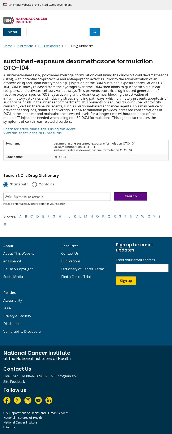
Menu (12, 32)
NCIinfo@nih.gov (64, 376)
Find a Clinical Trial (76, 276)
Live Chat (10, 376)
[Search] (95, 32)
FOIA (7, 308)
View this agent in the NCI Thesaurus (32, 133)
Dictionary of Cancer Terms (82, 269)
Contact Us (70, 253)
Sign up (126, 280)
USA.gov (9, 427)
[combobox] (58, 32)
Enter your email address (135, 260)
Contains (46, 184)
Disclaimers (12, 323)
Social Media (13, 276)
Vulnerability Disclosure (22, 331)
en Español (12, 261)
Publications (71, 261)
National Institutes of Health (22, 418)
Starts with (19, 184)
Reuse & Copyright (18, 269)
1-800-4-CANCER (34, 376)
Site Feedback (14, 381)
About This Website (18, 253)
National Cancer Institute (20, 422)
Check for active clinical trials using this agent (39, 129)
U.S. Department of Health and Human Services (36, 413)
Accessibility (12, 300)
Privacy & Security (17, 316)
